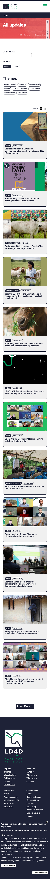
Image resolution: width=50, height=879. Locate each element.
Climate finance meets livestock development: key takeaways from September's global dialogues (20, 583)
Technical (8, 854)
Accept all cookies (40, 873)
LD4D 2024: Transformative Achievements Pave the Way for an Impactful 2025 (24, 392)
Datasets (8, 781)
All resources (9, 784)
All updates (9, 803)
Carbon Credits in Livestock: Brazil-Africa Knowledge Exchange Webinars (24, 247)
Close (47, 821)
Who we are (31, 775)
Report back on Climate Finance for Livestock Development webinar (21, 535)
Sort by (6, 61)
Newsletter (8, 806)
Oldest (16, 66)
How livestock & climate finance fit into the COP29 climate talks (24, 487)
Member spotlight (11, 800)
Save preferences (8, 865)
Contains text (9, 51)
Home (6, 15)
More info (43, 830)
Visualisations (10, 775)
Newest (7, 66)
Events (29, 793)
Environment (34, 85)
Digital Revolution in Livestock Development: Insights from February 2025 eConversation (24, 150)
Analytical (8, 835)
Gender (7, 89)
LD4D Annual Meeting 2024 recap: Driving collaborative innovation (24, 439)
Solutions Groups (33, 797)
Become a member (34, 809)
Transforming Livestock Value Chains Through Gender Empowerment (22, 199)
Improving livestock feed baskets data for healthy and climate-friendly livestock (24, 344)
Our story (30, 771)
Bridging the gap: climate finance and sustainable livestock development (22, 632)
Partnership (31, 806)
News (6, 793)
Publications (9, 778)
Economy (22, 85)
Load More (23, 706)
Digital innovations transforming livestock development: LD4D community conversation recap (24, 681)
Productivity (9, 93)
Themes (7, 771)
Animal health (10, 85)
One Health (22, 93)
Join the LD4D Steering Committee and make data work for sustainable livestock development (23, 295)
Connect (30, 781)
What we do (31, 778)
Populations (34, 89)
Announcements (11, 797)
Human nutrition (20, 89)
